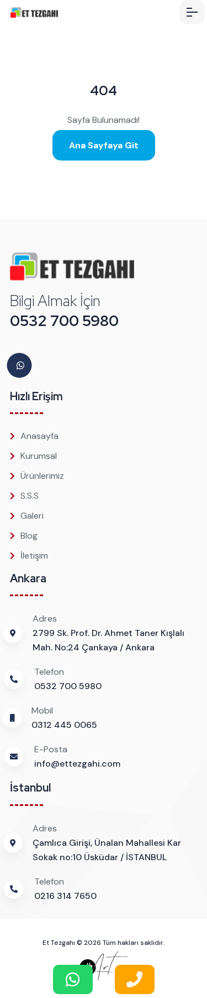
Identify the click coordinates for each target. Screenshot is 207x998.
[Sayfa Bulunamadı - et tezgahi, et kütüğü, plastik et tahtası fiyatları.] (49, 12)
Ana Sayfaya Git (104, 145)
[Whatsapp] (20, 365)
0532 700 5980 (64, 320)
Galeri (32, 515)
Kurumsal (38, 456)
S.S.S (29, 495)
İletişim (34, 555)
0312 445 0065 (64, 725)
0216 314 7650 (65, 896)
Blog (29, 535)
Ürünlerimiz (42, 476)
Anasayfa (39, 436)
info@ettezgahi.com (77, 763)
